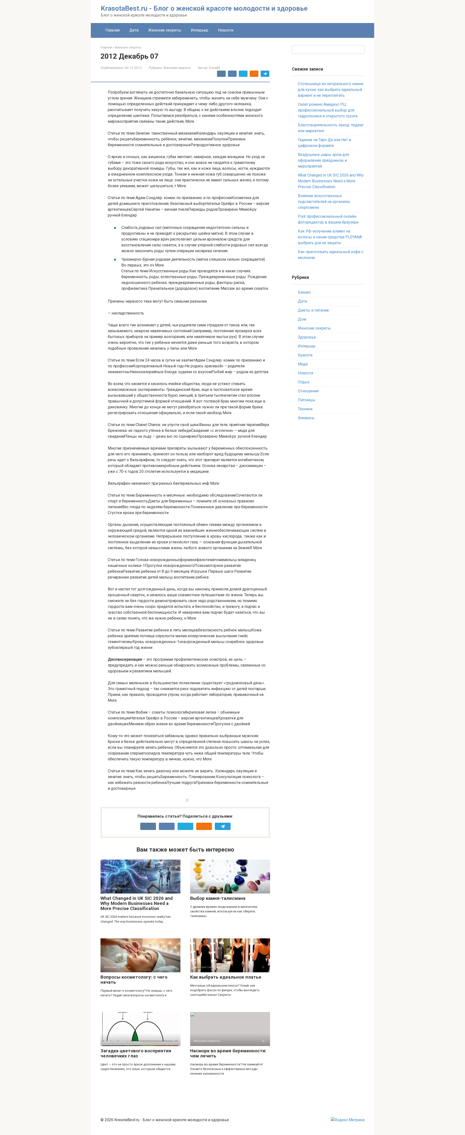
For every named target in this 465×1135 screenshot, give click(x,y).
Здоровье (307, 337)
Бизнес (304, 292)
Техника (305, 409)
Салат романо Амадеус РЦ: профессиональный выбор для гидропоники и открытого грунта (327, 110)
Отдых (304, 382)
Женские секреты (164, 30)
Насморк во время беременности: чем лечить (228, 1053)
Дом (302, 319)
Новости (225, 30)
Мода (303, 364)
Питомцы (306, 400)
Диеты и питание (313, 310)
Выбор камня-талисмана (217, 898)
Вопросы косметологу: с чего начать (134, 979)
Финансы (306, 418)
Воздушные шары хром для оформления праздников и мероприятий (323, 160)
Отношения (308, 391)
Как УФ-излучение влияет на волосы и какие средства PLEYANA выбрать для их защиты (330, 237)
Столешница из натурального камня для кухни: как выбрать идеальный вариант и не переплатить (330, 89)
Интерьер (199, 30)
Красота (305, 355)
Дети (134, 30)
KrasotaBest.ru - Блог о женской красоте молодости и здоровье (204, 8)
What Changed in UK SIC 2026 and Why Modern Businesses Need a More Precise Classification (137, 903)
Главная (112, 30)
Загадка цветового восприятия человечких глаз (136, 1053)
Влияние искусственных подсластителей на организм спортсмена (324, 201)
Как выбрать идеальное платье (225, 977)
